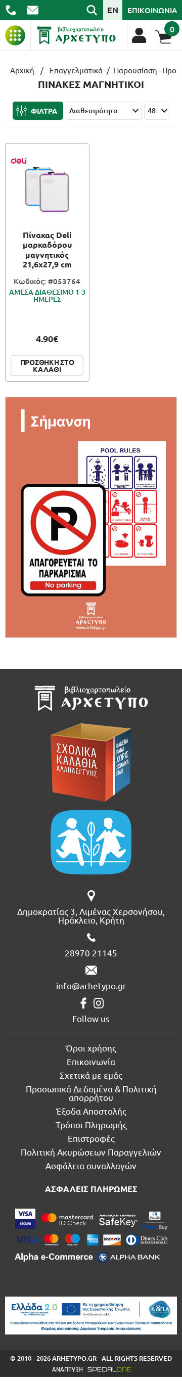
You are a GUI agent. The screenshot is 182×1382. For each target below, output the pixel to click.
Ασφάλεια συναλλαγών (91, 1165)
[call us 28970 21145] (11, 10)
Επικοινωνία (91, 1061)
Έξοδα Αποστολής (91, 1111)
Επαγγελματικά (76, 70)
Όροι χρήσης (91, 1047)
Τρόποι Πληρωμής (91, 1124)
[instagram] (99, 1003)
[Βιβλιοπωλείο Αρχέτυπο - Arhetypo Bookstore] (76, 35)
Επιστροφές (91, 1138)
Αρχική (22, 70)
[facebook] (83, 1003)
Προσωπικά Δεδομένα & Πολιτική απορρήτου (91, 1092)
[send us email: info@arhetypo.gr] (32, 10)
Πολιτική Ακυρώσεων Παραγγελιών (91, 1151)
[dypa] (91, 1315)
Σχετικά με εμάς (91, 1075)
